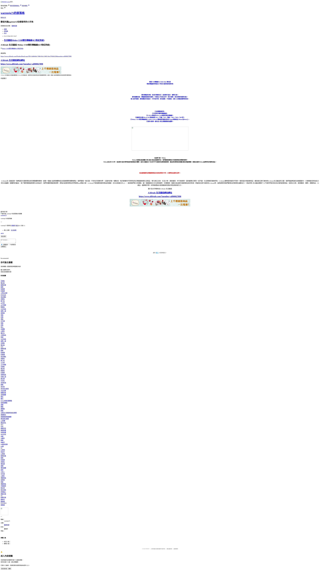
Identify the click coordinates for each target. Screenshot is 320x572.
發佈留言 (3, 246)
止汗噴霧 (3, 305)
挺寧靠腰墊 (4, 402)
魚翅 (2, 337)
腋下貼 (3, 301)
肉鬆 (2, 317)
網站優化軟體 (5, 418)
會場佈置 (3, 432)
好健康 (3, 372)
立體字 (3, 438)
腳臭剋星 (3, 285)
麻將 (2, 470)
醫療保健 (14, 26)
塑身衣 (3, 499)
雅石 (2, 396)
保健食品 (3, 374)
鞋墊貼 (3, 307)
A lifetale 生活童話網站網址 (13, 60)
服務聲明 (176, 548)
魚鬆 (2, 315)
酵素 (2, 384)
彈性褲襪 (3, 468)
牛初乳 (3, 380)
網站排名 (3, 422)
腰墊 (2, 406)
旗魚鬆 (3, 313)
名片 (5, 33)
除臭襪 (3, 289)
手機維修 (3, 486)
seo (1, 495)
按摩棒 (3, 480)
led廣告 (3, 450)
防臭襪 (3, 291)
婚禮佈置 (3, 430)
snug (2, 346)
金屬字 (3, 442)
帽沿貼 (3, 283)
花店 (2, 426)
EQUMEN (3, 503)
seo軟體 (3, 420)
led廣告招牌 (4, 444)
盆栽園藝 (3, 394)
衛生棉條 (3, 490)
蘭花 (2, 398)
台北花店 (3, 434)
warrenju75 (4, 215)
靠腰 (2, 404)
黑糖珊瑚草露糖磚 (6, 416)
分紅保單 (3, 390)
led (1, 448)
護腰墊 (3, 408)
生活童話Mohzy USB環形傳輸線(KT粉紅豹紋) (24, 40)
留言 (17, 225)
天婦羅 (3, 329)
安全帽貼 (3, 297)
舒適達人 (3, 492)
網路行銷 (3, 494)
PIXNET (147, 548)
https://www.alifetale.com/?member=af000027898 (22, 64)
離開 (9, 568)
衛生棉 (3, 488)
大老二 (3, 472)
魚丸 (2, 327)
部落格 (6, 31)
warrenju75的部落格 (13, 12)
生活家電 (13, 230)
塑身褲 (3, 501)
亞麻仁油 (3, 376)
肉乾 (2, 325)
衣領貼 (3, 281)
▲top (2, 233)
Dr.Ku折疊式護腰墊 (6, 400)
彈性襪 (3, 464)
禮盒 (2, 319)
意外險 (3, 386)
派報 (2, 436)
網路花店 (3, 428)
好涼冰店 (3, 295)
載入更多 (3, 236)
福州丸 (3, 333)
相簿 (5, 29)
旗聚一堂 (3, 311)
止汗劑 (3, 303)
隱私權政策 (169, 548)
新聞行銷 (3, 497)
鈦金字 (3, 452)
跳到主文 (3, 17)
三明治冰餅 (4, 293)
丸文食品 (3, 309)
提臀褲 (3, 505)
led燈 (2, 446)
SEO (2, 424)
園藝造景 (3, 392)
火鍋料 (3, 331)
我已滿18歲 (4, 568)
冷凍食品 (3, 335)
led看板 (3, 454)
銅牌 (2, 440)
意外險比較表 (5, 388)
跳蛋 (2, 482)
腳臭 (2, 287)
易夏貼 (3, 299)
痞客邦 (13, 225)
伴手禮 (3, 321)
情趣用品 (3, 478)
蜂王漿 (3, 378)
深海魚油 (3, 382)
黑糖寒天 (3, 414)
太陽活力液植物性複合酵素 (9, 412)
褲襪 (2, 466)
